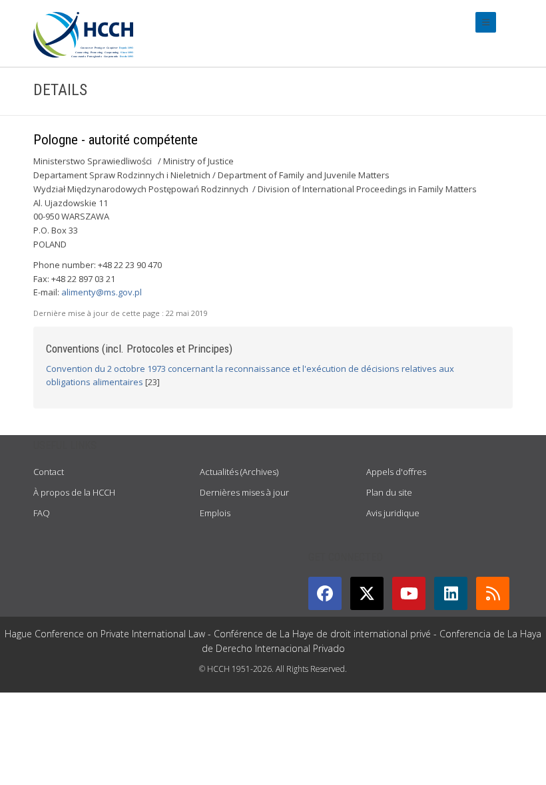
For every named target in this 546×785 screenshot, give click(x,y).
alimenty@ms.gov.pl (101, 292)
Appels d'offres (396, 472)
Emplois (215, 513)
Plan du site (389, 492)
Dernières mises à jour (244, 492)
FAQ (41, 513)
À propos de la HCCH (74, 492)
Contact (48, 472)
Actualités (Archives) (239, 472)
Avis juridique (392, 513)
